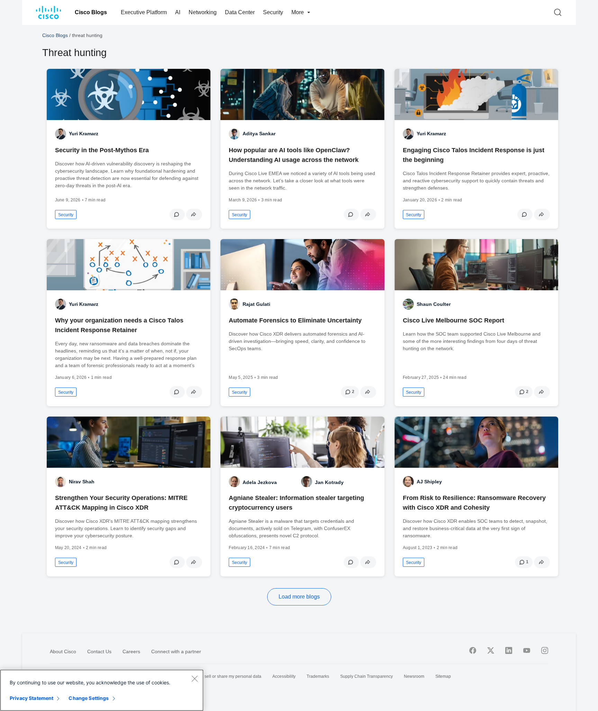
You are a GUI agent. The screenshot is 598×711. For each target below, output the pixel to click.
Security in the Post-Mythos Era (102, 150)
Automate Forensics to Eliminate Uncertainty (295, 320)
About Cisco (63, 651)
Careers (131, 651)
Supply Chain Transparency (366, 676)
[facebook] (472, 650)
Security (273, 12)
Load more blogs (299, 597)
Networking (203, 12)
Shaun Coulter (434, 304)
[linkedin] (508, 650)
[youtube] (526, 650)
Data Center (240, 12)
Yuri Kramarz (83, 133)
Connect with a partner (176, 651)
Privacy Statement (31, 698)
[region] (101, 690)
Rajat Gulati (256, 304)
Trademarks (318, 676)
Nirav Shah (81, 481)
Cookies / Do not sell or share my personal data (216, 676)
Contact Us (99, 651)
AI (177, 12)
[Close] (194, 678)
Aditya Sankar (259, 133)
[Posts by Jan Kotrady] (306, 481)
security (65, 215)
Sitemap (443, 676)
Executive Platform (144, 12)
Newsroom (414, 676)
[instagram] (544, 650)
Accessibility (284, 676)
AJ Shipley (429, 481)
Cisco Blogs (91, 12)
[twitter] (490, 650)
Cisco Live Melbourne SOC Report (453, 320)
